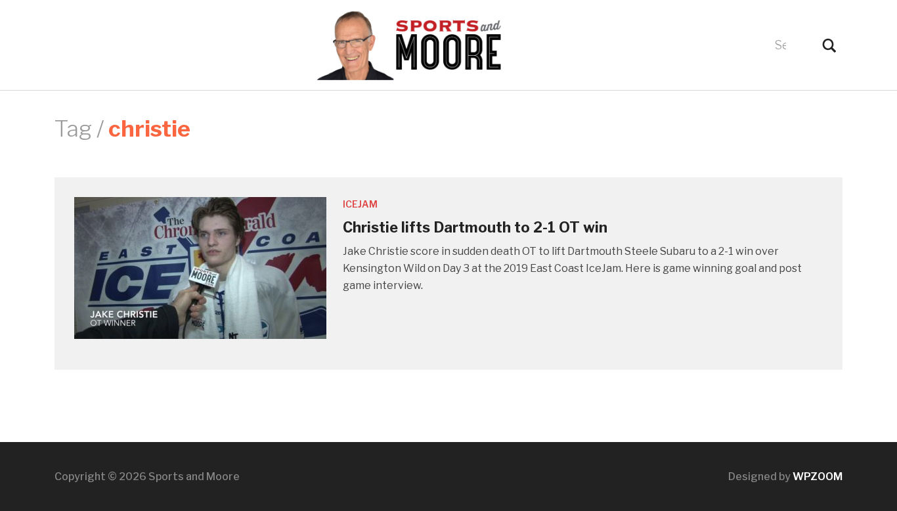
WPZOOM (817, 476)
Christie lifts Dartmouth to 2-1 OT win (475, 227)
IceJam (360, 204)
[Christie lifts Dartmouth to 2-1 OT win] (200, 267)
